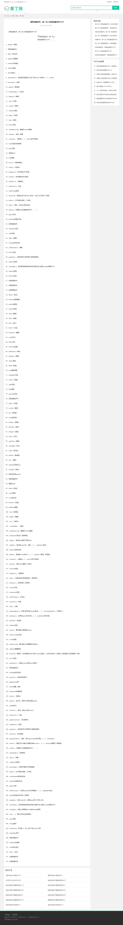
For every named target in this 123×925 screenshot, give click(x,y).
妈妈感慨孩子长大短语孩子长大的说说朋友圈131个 (107, 98)
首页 (13, 16)
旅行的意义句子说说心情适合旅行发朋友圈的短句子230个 (107, 94)
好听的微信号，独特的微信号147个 (105, 47)
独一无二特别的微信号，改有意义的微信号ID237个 (105, 28)
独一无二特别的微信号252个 (103, 51)
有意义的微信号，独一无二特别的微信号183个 (105, 32)
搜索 (115, 7)
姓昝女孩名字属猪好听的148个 (15, 890)
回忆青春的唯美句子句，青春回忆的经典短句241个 (107, 66)
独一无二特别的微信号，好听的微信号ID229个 (105, 43)
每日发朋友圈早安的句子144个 (106, 102)
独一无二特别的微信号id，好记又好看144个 (106, 24)
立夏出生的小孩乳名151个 (13, 875)
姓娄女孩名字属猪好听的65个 (14, 895)
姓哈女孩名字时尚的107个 (55, 905)
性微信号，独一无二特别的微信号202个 (105, 39)
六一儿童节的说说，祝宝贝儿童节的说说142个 (107, 90)
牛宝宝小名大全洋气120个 (13, 880)
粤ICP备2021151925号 (11, 919)
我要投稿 (116, 2)
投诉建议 (109, 2)
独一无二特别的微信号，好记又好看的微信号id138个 (105, 36)
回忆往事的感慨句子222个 (104, 70)
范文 (17, 16)
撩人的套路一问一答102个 (104, 86)
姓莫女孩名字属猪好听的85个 (56, 885)
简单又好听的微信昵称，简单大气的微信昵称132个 (107, 74)
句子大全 (21, 16)
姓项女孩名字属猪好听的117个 (15, 900)
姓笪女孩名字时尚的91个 (13, 905)
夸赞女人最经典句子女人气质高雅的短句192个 (107, 78)
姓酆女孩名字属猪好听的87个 (56, 900)
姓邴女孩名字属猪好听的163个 (57, 880)
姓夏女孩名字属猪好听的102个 (57, 890)
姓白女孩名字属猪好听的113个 (15, 885)
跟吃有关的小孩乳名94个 (55, 875)
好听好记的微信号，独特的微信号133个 (105, 55)
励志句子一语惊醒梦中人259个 (106, 82)
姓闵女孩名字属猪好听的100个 (57, 895)
